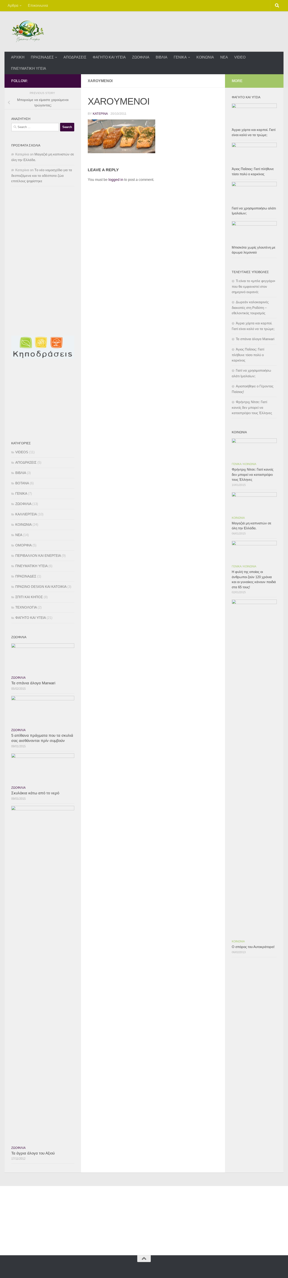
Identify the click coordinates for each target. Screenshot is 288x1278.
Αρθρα (13, 5)
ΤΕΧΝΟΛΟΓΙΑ (26, 607)
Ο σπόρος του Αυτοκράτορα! (253, 947)
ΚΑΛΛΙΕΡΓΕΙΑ (26, 514)
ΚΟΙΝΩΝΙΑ (205, 57)
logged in (115, 180)
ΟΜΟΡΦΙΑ (23, 545)
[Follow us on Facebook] (64, 80)
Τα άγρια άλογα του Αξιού (33, 1153)
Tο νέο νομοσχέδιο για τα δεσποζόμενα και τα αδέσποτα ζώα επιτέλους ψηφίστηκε (41, 175)
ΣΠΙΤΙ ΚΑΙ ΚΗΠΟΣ (29, 597)
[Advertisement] (45, 226)
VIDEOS (21, 452)
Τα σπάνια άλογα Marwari (33, 683)
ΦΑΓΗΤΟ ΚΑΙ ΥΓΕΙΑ (109, 57)
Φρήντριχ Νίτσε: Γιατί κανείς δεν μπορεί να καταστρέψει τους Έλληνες (252, 407)
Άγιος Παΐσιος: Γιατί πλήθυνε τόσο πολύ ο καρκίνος (248, 354)
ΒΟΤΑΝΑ (22, 483)
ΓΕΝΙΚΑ (180, 57)
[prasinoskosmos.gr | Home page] (28, 31)
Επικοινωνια (38, 5)
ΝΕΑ (224, 57)
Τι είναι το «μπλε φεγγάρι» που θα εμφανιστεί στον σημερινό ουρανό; (253, 286)
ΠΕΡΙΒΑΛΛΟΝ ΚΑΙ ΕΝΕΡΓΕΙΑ (38, 555)
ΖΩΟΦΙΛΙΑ (140, 57)
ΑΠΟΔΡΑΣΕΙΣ (74, 57)
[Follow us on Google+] (71, 81)
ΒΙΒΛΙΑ (161, 57)
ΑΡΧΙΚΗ (18, 57)
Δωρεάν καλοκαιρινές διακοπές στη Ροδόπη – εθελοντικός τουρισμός (250, 307)
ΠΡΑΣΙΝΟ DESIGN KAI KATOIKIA (40, 586)
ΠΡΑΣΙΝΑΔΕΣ (42, 57)
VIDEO (239, 57)
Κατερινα (100, 113)
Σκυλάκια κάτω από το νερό (35, 793)
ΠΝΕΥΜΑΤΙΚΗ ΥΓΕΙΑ (28, 68)
